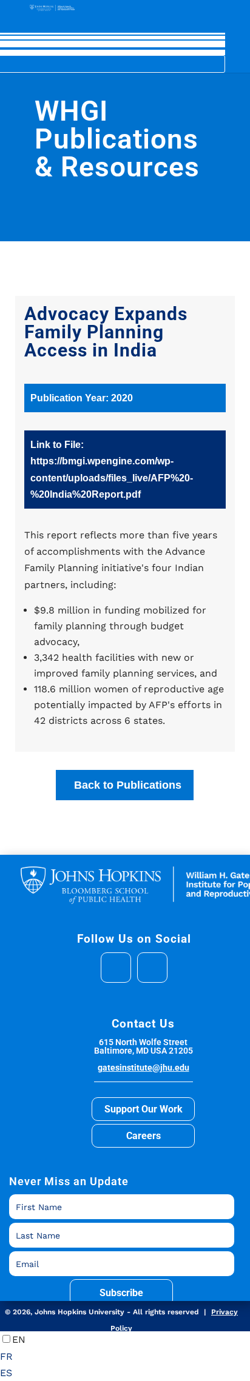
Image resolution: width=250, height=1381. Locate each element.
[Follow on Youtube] (152, 967)
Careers (143, 1136)
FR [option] (6, 1356)
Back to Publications (127, 785)
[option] (125, 1356)
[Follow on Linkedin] (116, 967)
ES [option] (6, 1373)
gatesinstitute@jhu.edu (143, 1067)
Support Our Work (143, 1109)
